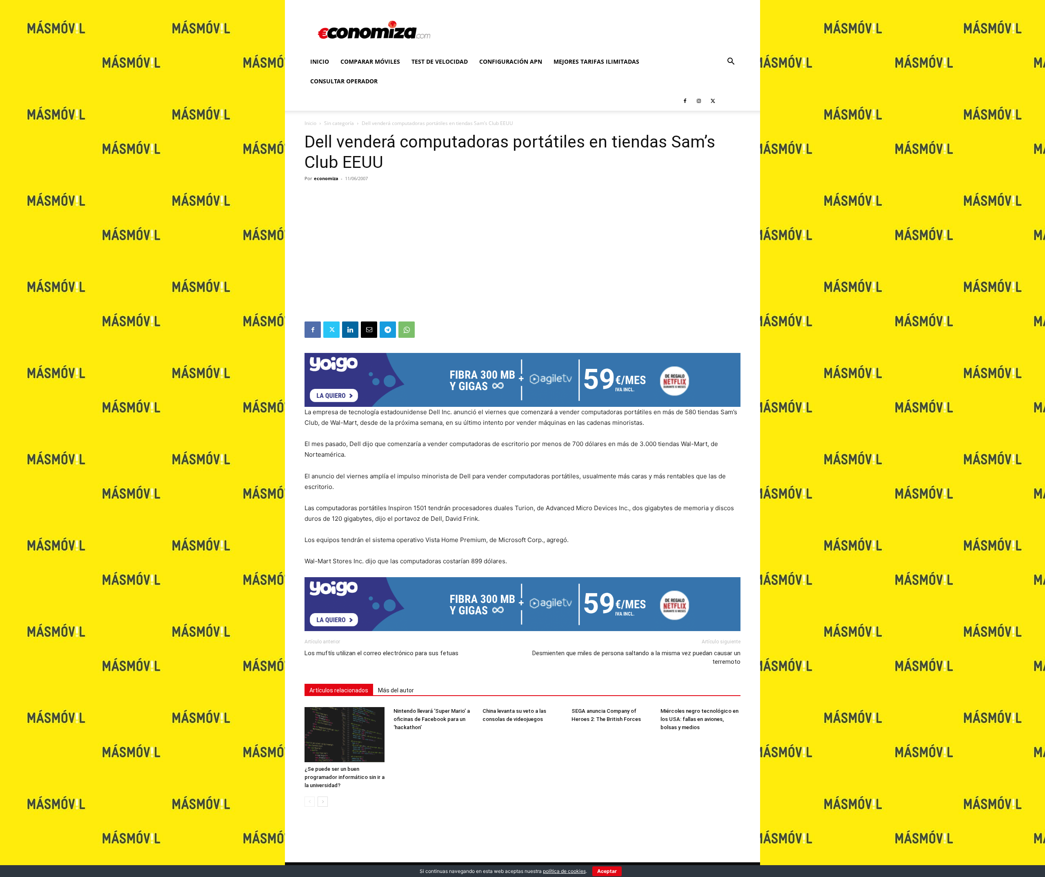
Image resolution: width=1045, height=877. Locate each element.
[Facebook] (685, 101)
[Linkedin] (350, 329)
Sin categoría (339, 123)
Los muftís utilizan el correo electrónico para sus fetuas (381, 653)
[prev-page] (310, 802)
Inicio (319, 61)
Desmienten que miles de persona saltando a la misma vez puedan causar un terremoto (636, 657)
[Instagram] (699, 101)
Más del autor (396, 690)
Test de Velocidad (439, 61)
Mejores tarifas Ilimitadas (596, 61)
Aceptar (607, 871)
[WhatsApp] (406, 329)
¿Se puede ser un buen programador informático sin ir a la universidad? (345, 777)
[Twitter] (713, 101)
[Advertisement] (522, 260)
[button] (730, 62)
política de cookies (564, 871)
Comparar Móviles (370, 61)
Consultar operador (344, 81)
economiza (326, 178)
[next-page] (323, 802)
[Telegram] (388, 329)
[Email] (369, 329)
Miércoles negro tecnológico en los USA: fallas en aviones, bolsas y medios (699, 719)
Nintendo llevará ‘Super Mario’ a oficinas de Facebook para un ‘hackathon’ (432, 719)
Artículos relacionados (338, 690)
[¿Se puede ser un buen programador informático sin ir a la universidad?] (345, 734)
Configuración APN (510, 61)
